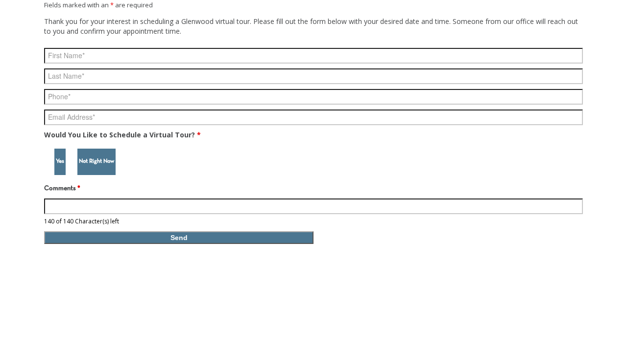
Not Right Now (96, 161)
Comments (62, 188)
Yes (60, 161)
